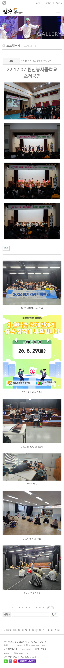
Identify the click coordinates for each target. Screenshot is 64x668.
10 (44, 607)
